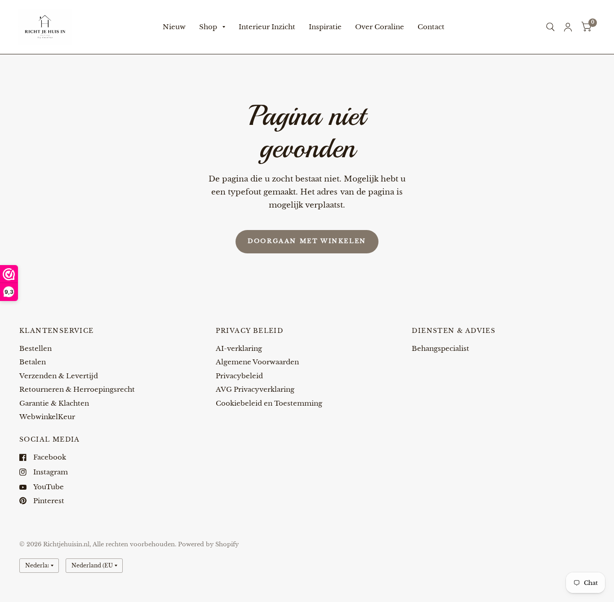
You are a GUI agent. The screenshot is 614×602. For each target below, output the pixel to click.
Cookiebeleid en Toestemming (269, 403)
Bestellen (35, 348)
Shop (208, 26)
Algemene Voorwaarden (257, 362)
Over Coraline (379, 26)
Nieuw (174, 26)
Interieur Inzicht (267, 26)
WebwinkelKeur (47, 416)
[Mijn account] (568, 27)
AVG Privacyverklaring (255, 389)
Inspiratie (325, 26)
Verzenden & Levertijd (58, 376)
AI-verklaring (239, 348)
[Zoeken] (550, 27)
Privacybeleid (239, 376)
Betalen (32, 362)
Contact (431, 26)
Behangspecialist (440, 348)
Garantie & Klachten (54, 403)
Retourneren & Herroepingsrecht (77, 389)
